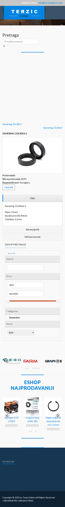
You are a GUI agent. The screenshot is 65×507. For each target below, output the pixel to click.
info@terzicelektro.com (51, 3)
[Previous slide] (7, 361)
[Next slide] (57, 361)
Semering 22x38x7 (12, 124)
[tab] (26, 368)
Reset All (11, 253)
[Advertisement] (32, 86)
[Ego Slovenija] (11, 368)
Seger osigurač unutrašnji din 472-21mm (53, 421)
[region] (32, 198)
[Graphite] (53, 368)
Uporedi (8, 187)
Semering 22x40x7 (53, 127)
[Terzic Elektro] (24, 12)
